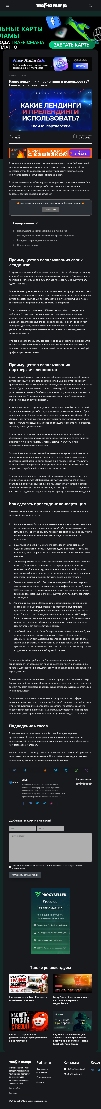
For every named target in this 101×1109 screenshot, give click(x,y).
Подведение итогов (27, 245)
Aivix (25, 779)
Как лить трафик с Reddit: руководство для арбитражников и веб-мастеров (28, 1037)
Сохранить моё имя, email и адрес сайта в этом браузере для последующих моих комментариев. (47, 866)
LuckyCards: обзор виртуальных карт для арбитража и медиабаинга (71, 1000)
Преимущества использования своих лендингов (42, 230)
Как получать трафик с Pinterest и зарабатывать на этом (28, 999)
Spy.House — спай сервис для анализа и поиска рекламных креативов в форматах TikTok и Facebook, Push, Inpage (71, 1039)
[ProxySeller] (50, 921)
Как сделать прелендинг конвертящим (37, 240)
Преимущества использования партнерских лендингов (45, 235)
